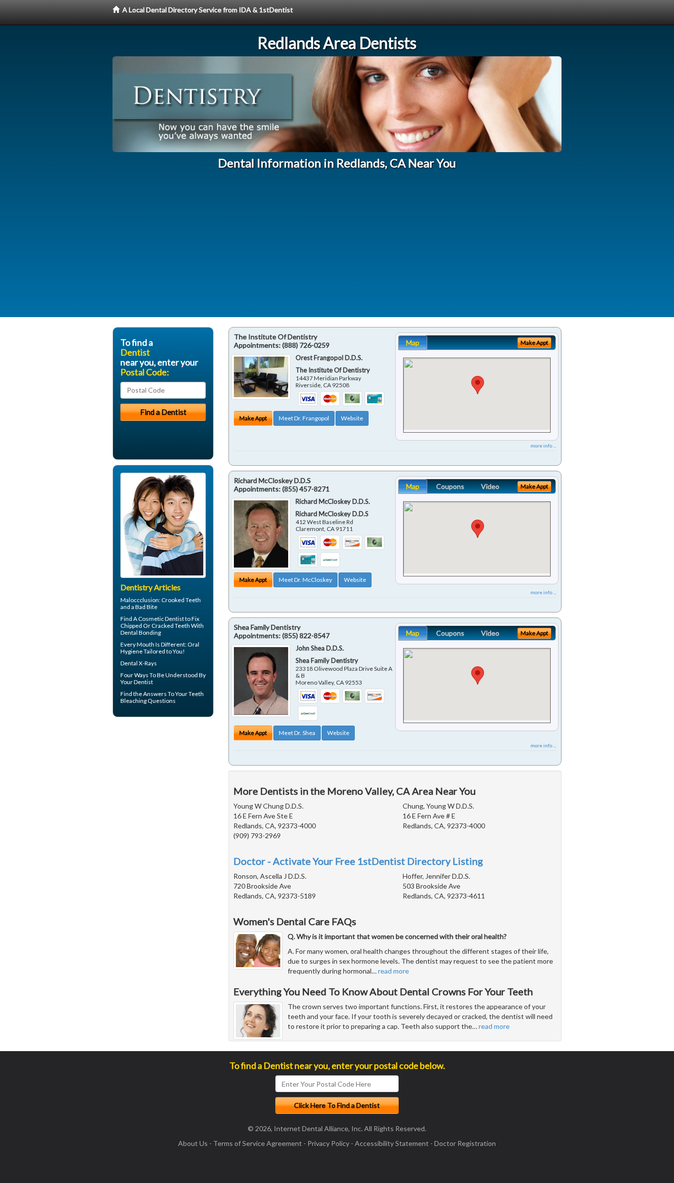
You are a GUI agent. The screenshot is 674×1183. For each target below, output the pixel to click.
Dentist (143, 682)
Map (412, 342)
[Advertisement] (337, 248)
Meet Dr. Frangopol (304, 418)
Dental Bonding (140, 632)
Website (352, 418)
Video (490, 486)
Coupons (450, 486)
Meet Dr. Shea (297, 732)
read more (393, 971)
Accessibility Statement (392, 1143)
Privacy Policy (328, 1143)
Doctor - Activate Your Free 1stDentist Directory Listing (358, 861)
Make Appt (253, 418)
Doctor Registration (465, 1143)
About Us (193, 1143)
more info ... (543, 446)
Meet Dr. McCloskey (305, 579)
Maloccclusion (139, 600)
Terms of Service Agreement (257, 1143)
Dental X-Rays (138, 663)
